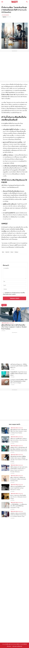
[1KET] (14, 2)
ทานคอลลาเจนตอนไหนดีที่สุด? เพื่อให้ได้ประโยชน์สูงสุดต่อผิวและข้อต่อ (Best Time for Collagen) (18, 381)
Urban (12, 252)
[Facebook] (7, 19)
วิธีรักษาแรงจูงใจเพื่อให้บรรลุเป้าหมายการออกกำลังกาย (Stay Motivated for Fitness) (17, 488)
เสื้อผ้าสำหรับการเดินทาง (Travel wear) (17, 427)
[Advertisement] (14, 66)
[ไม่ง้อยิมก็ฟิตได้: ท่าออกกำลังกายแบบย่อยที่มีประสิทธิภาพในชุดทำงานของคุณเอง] (5, 374)
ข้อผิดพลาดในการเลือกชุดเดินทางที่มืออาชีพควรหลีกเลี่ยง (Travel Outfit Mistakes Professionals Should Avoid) (18, 449)
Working (16, 252)
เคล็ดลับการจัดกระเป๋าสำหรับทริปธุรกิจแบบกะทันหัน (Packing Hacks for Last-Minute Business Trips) (18, 515)
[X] (10, 19)
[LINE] (17, 19)
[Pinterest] (13, 19)
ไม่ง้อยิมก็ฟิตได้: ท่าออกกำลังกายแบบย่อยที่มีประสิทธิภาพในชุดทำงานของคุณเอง (18, 373)
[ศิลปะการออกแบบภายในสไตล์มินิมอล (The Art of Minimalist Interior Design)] (5, 496)
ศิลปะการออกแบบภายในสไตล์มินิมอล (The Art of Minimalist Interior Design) (18, 497)
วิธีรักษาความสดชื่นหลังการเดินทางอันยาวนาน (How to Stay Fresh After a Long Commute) (18, 440)
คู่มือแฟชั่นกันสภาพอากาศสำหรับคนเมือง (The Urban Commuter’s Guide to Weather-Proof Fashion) (14, 326)
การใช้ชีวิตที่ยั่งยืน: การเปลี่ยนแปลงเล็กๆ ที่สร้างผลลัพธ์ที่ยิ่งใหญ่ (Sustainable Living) (18, 506)
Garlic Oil (7, 252)
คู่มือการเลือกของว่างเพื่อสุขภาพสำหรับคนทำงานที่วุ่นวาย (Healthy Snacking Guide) (18, 479)
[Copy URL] (20, 19)
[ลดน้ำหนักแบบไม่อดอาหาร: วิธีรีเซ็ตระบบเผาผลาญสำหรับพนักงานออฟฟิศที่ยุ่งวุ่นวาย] (5, 367)
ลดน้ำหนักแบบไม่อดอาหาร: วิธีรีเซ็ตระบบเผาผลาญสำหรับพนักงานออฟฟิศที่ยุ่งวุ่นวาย (18, 366)
